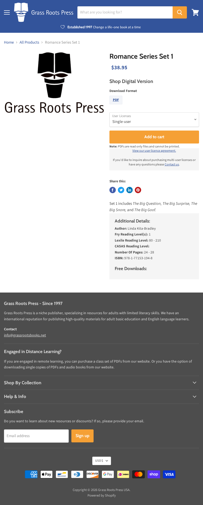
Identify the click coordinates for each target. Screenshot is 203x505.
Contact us (172, 164)
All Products (29, 42)
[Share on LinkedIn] (129, 190)
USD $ (99, 460)
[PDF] (116, 106)
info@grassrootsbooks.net (25, 335)
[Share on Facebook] (112, 190)
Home (9, 42)
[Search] (180, 12)
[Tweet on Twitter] (121, 190)
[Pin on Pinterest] (138, 190)
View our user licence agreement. (154, 151)
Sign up (82, 435)
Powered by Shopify (101, 495)
